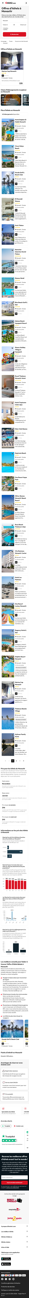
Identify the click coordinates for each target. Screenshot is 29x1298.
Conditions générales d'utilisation (10, 1283)
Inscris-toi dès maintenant (14, 1182)
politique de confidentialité (12, 1187)
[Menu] (2, 2)
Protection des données (8, 1286)
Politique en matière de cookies (10, 1290)
